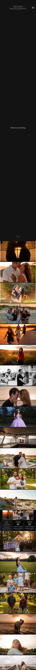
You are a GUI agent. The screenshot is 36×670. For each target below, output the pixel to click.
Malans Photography (18, 7)
